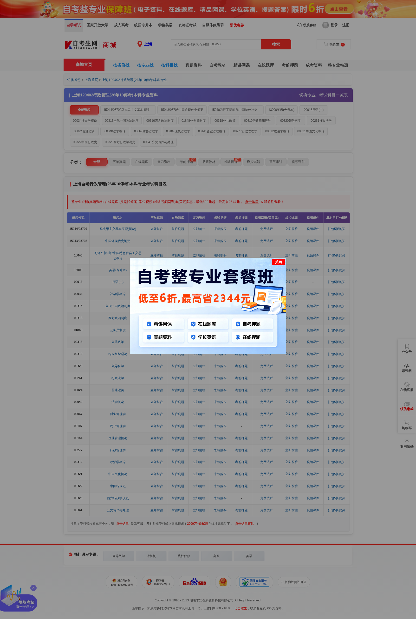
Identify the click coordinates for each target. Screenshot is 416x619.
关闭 (278, 262)
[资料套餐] (208, 353)
